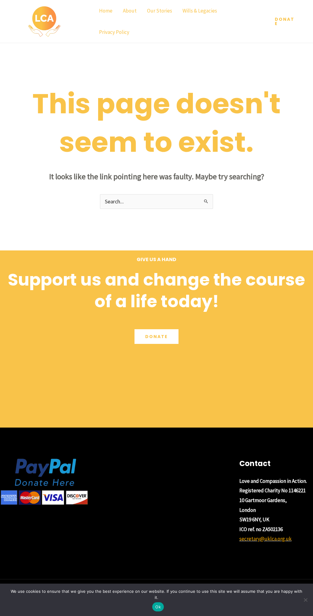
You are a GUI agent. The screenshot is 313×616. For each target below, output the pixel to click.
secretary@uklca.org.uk (265, 538)
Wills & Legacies (199, 10)
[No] (305, 600)
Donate (156, 337)
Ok (158, 606)
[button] (285, 21)
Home (105, 10)
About (130, 10)
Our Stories (159, 10)
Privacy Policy (114, 32)
